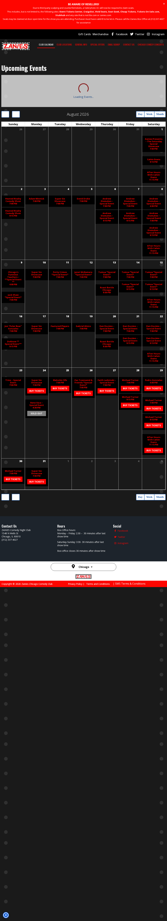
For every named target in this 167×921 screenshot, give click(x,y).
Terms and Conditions (98, 917)
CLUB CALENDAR (46, 44)
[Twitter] (132, 34)
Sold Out (36, 682)
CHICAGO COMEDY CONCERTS (151, 44)
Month (158, 82)
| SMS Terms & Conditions (129, 917)
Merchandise (100, 34)
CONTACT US (128, 44)
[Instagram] (148, 34)
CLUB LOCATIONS (64, 44)
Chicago (84, 900)
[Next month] (17, 82)
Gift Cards (84, 34)
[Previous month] (5, 82)
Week (144, 82)
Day (133, 82)
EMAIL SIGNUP (114, 44)
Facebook (122, 34)
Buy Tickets (36, 633)
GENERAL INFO (81, 44)
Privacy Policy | (77, 917)
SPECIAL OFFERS (97, 44)
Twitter (139, 34)
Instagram (158, 34)
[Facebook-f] (112, 34)
